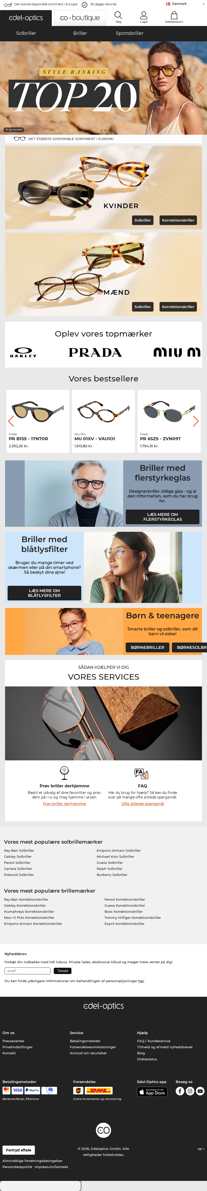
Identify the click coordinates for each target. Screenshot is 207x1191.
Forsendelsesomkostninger (93, 1047)
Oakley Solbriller (18, 856)
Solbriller (143, 220)
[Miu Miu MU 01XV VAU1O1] (103, 411)
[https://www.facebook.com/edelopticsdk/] (180, 1092)
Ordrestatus (147, 1059)
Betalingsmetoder (85, 1041)
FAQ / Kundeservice (153, 1041)
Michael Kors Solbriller (115, 856)
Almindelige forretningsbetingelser (32, 1161)
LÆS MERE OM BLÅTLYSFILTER (44, 593)
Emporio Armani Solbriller (119, 850)
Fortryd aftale (18, 1150)
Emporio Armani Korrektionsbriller (33, 924)
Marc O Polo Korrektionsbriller (29, 918)
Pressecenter (13, 1041)
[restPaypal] (32, 1090)
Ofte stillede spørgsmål (142, 803)
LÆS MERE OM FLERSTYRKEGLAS (162, 517)
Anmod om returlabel (88, 1053)
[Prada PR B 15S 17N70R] (38, 411)
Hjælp (142, 1033)
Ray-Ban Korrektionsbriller (26, 899)
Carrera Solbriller (18, 869)
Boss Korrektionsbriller (124, 911)
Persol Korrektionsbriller (125, 899)
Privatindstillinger (18, 1047)
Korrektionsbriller (178, 220)
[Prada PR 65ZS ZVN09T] (169, 411)
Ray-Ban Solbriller (19, 850)
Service (76, 1033)
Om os (8, 1033)
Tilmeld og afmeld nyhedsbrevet (165, 1047)
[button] (26, 18)
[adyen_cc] (6, 1090)
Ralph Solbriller (109, 869)
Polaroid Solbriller (19, 875)
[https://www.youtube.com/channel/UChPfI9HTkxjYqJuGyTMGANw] (200, 1092)
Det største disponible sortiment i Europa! (45, 4)
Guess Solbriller (110, 863)
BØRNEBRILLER (147, 647)
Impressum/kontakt (51, 1167)
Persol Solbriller (17, 863)
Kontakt (9, 1053)
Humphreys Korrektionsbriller (29, 911)
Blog (141, 1053)
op (200, 1149)
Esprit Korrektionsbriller (124, 924)
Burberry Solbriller (112, 875)
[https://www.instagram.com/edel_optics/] (190, 1092)
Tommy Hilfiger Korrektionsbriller (133, 918)
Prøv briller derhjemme (64, 803)
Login (144, 21)
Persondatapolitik (17, 1167)
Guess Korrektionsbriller (125, 905)
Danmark (179, 4)
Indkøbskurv (174, 21)
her (141, 981)
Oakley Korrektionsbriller (25, 905)
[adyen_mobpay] (49, 1090)
